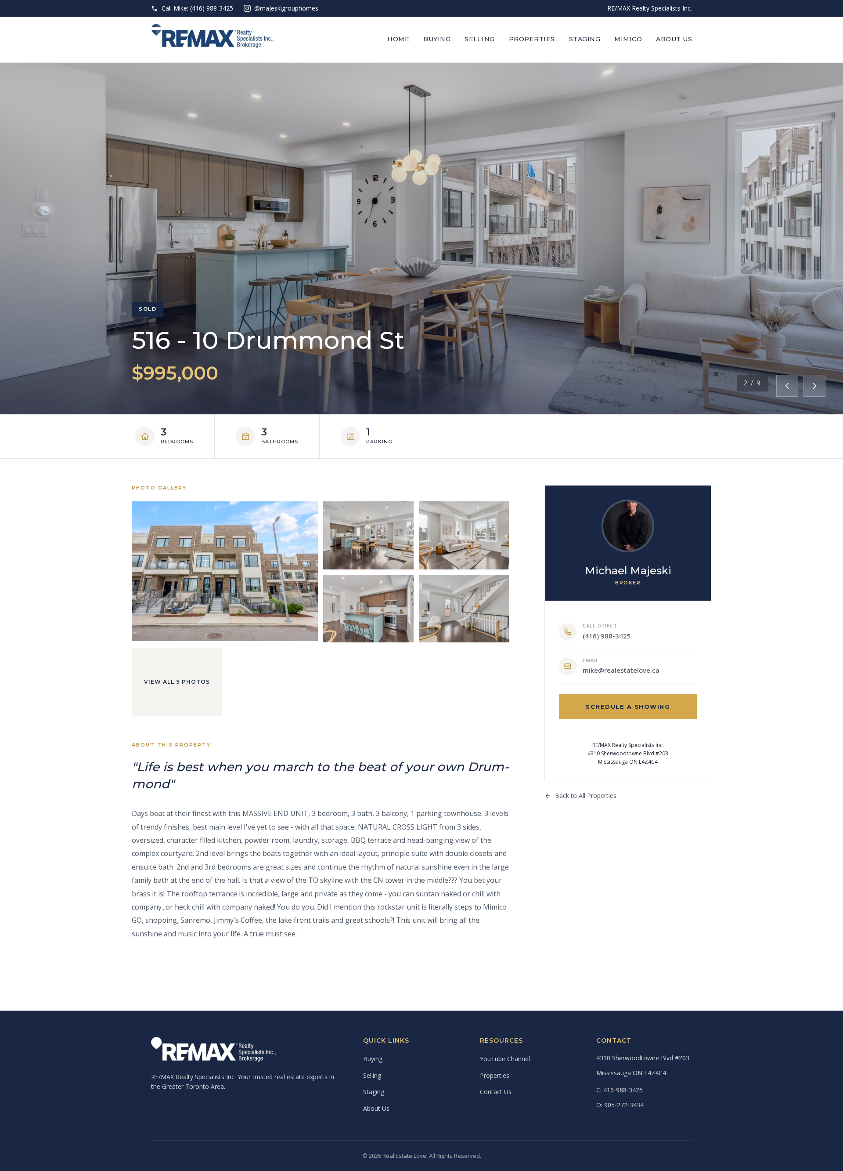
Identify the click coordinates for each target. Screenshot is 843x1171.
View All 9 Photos (177, 681)
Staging (585, 39)
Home (398, 39)
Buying (436, 39)
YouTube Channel (505, 1059)
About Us (674, 39)
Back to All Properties (585, 795)
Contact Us (496, 1092)
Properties (532, 39)
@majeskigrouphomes (286, 8)
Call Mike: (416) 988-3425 (197, 8)
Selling (480, 39)
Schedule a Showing (628, 706)
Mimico (628, 39)
